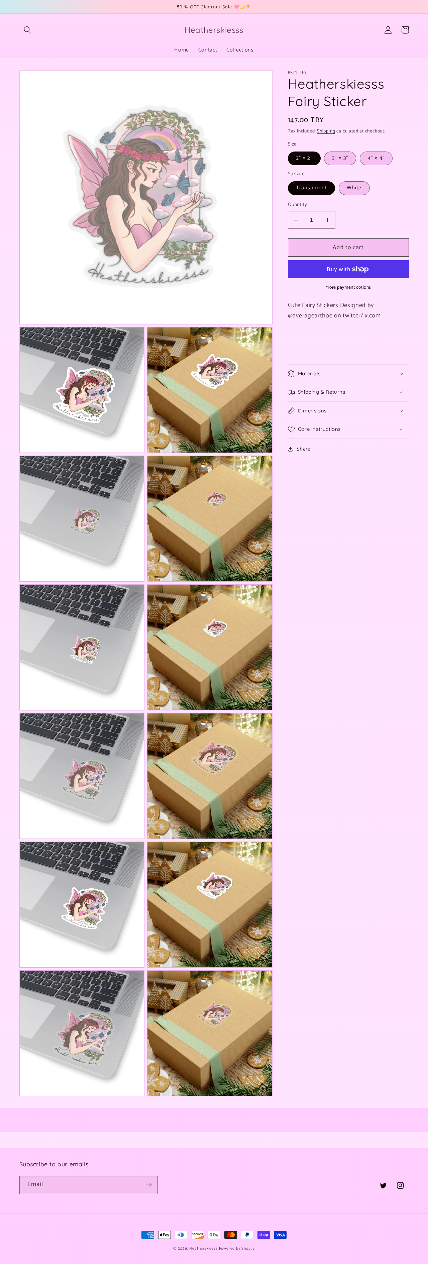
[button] (27, 29)
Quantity (297, 205)
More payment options (348, 287)
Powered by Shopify (237, 1248)
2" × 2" (304, 158)
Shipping (326, 131)
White (354, 188)
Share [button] (303, 449)
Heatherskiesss (203, 1248)
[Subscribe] (148, 1185)
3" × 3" (340, 158)
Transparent (311, 188)
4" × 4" (376, 158)
